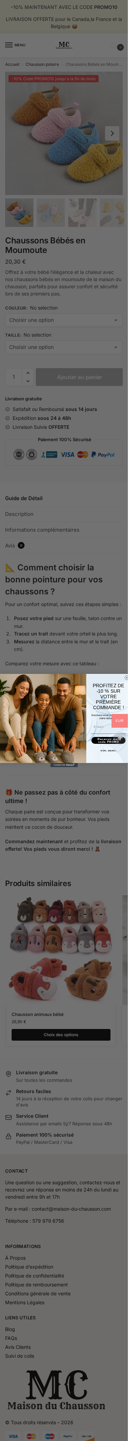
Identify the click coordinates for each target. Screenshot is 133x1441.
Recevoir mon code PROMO (108, 740)
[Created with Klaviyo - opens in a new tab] (64, 765)
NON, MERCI (108, 751)
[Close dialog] (127, 678)
